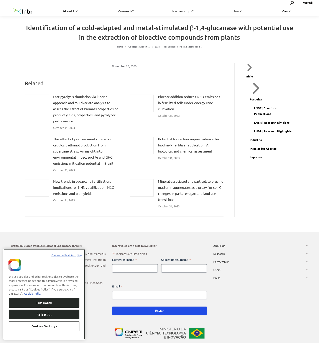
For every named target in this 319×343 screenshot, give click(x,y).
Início (249, 76)
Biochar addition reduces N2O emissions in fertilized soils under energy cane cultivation (189, 102)
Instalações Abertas (263, 148)
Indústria (256, 140)
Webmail (307, 2)
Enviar (159, 311)
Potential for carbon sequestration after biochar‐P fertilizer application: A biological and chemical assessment (188, 145)
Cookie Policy (32, 293)
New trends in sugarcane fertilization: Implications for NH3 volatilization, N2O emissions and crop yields (83, 187)
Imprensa (256, 157)
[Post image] (37, 103)
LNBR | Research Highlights (272, 131)
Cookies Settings (44, 326)
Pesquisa (256, 99)
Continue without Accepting (66, 255)
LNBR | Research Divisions (271, 122)
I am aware (44, 302)
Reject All (44, 314)
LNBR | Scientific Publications (265, 111)
